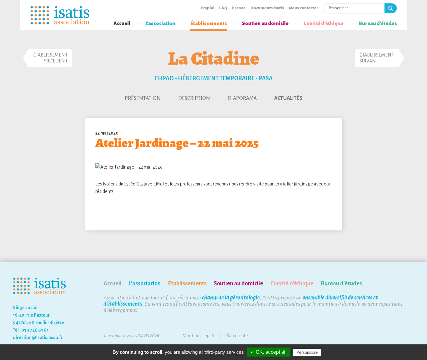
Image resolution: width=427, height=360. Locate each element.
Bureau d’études (378, 23)
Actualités (288, 98)
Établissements (208, 23)
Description (194, 98)
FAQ (223, 8)
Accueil (121, 23)
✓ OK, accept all (268, 352)
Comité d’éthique (292, 283)
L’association (145, 283)
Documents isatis (267, 8)
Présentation (143, 98)
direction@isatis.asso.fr (38, 337)
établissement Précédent (50, 57)
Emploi (207, 8)
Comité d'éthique (324, 23)
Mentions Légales (200, 335)
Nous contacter (303, 8)
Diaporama (242, 98)
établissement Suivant (376, 57)
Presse (239, 8)
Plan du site (236, 335)
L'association (160, 23)
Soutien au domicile (265, 23)
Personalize (307, 352)
